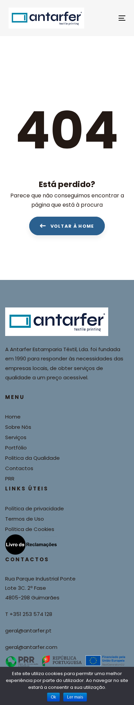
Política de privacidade (34, 508)
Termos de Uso (24, 518)
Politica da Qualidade (32, 458)
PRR (9, 478)
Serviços (15, 437)
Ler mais (75, 697)
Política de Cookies (29, 529)
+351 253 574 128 (31, 614)
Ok (53, 697)
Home (13, 416)
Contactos (19, 468)
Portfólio (16, 447)
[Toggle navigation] (106, 18)
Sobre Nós (18, 427)
